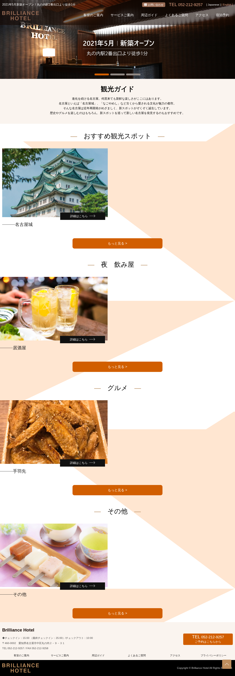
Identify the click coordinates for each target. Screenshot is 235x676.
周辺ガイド (149, 15)
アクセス (202, 15)
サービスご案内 (122, 15)
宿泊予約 (222, 15)
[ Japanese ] (213, 4)
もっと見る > (117, 243)
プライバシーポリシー (213, 655)
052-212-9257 (186, 4)
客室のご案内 (93, 15)
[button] (102, 74)
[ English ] (227, 4)
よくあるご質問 (176, 15)
